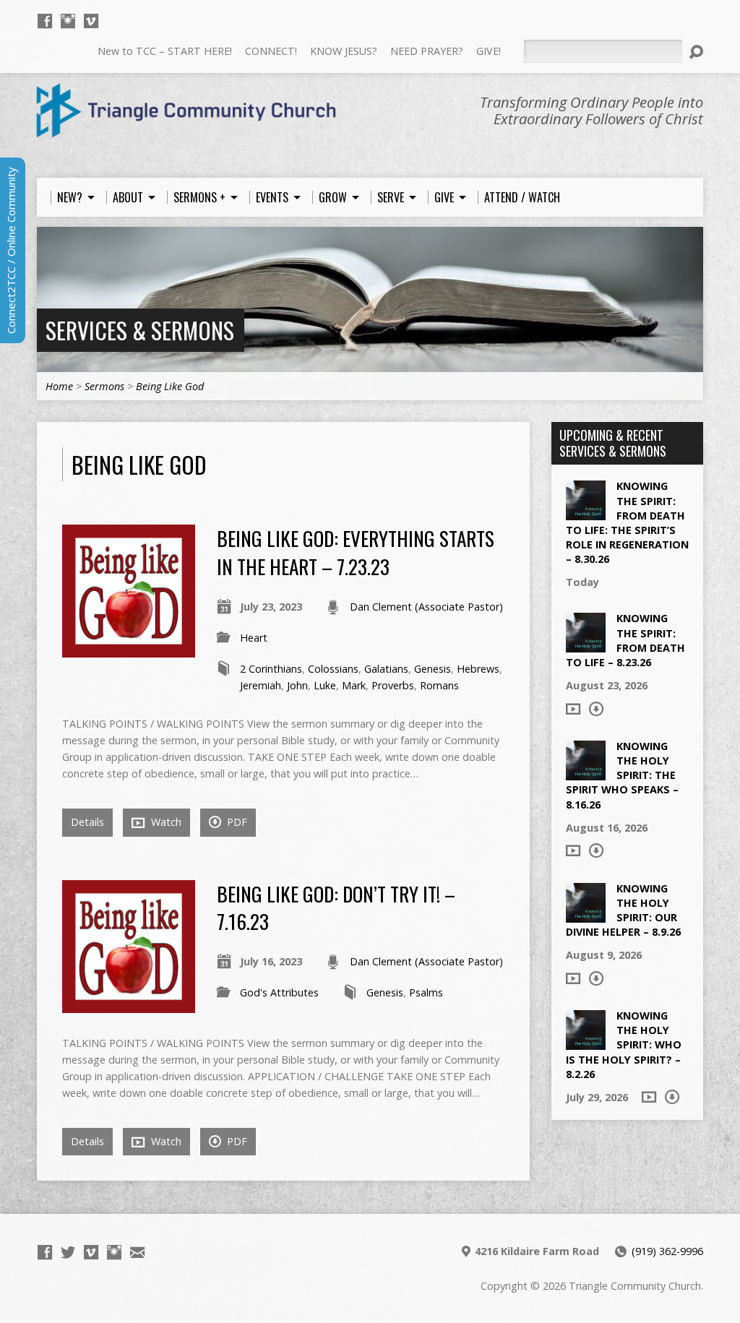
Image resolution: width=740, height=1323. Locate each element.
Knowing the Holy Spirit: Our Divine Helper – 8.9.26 (623, 910)
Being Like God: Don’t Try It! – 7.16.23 (336, 907)
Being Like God (170, 386)
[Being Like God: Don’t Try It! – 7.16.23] (128, 1005)
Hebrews (478, 669)
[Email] (137, 1252)
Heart (253, 638)
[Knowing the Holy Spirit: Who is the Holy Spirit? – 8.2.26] (586, 1042)
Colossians (333, 669)
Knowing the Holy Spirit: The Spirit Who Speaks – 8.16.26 (622, 775)
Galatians (386, 669)
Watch (164, 822)
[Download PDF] (596, 709)
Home (59, 386)
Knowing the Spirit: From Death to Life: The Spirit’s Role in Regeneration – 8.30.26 (627, 522)
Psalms (426, 992)
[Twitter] (68, 1252)
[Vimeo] (91, 21)
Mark (354, 685)
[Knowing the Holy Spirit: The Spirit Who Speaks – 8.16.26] (586, 773)
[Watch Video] (573, 709)
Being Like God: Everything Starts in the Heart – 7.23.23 (355, 551)
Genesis (432, 669)
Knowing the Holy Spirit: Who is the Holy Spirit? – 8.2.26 (623, 1045)
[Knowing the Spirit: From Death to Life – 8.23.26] (586, 645)
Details (87, 822)
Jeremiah (260, 685)
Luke (325, 685)
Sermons (104, 386)
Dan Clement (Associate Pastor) (426, 606)
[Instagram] (68, 21)
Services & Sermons (140, 330)
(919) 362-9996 (667, 1251)
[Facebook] (45, 21)
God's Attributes (279, 992)
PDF (235, 822)
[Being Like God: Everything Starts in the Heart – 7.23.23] (128, 649)
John (297, 685)
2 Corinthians (271, 669)
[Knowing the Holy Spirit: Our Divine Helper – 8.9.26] (586, 914)
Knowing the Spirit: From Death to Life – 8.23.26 (625, 639)
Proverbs (392, 685)
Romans (439, 685)
